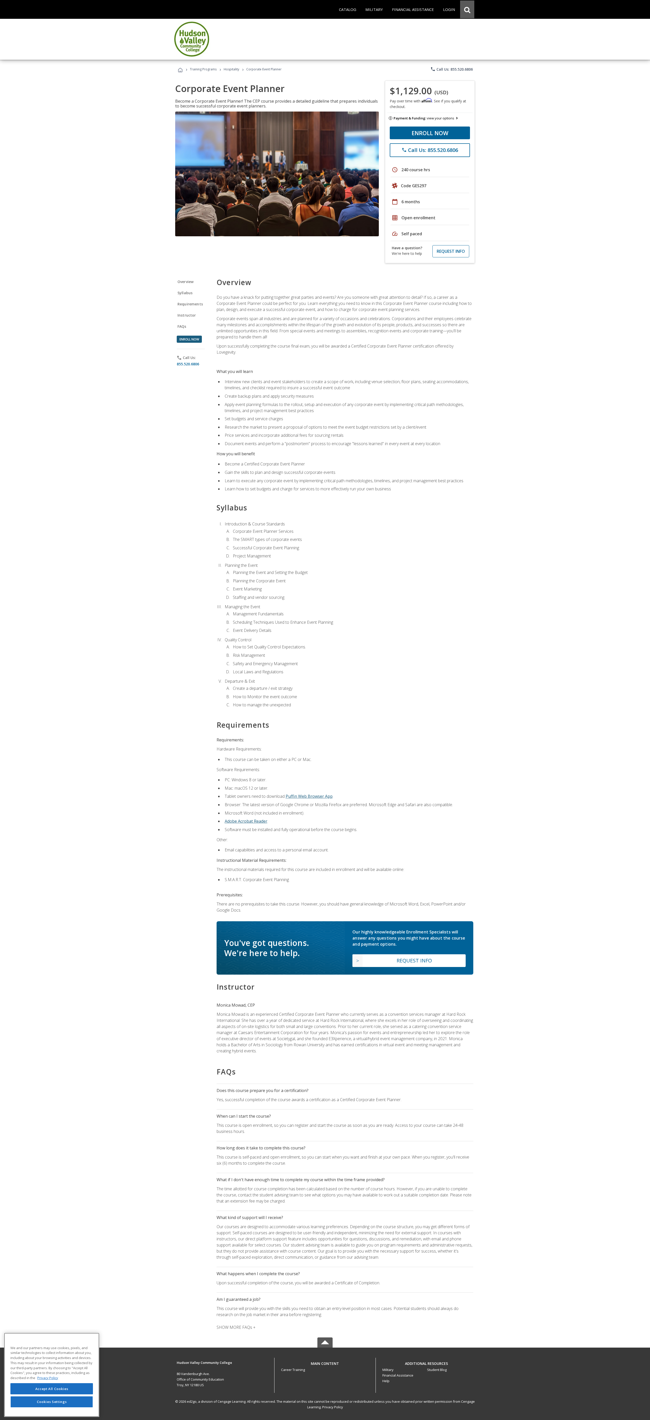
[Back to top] (325, 1362)
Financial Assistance (397, 1375)
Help (385, 1381)
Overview (185, 281)
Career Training (293, 1369)
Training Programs (203, 69)
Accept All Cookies (51, 1388)
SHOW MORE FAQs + (236, 1327)
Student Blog (437, 1369)
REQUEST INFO (451, 251)
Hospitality (232, 69)
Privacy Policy (332, 1407)
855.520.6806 (188, 364)
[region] (51, 1375)
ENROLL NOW (430, 133)
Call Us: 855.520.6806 (451, 69)
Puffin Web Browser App (309, 796)
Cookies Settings (52, 1401)
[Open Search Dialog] (467, 9)
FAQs (181, 326)
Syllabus (184, 292)
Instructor (186, 315)
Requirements (190, 304)
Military (388, 1369)
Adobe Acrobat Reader (246, 821)
